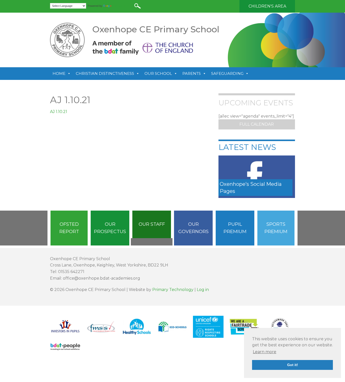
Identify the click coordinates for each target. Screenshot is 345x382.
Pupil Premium (235, 227)
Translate (118, 6)
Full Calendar (256, 124)
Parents (191, 73)
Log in (203, 289)
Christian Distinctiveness (105, 73)
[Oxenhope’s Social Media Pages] (256, 176)
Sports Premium (275, 227)
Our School (158, 73)
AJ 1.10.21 (58, 111)
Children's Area (267, 6)
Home (59, 73)
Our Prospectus (110, 227)
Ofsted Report (69, 227)
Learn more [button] (264, 351)
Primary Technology (172, 289)
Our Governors (193, 227)
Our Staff (152, 224)
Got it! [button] (292, 365)
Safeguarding (227, 73)
